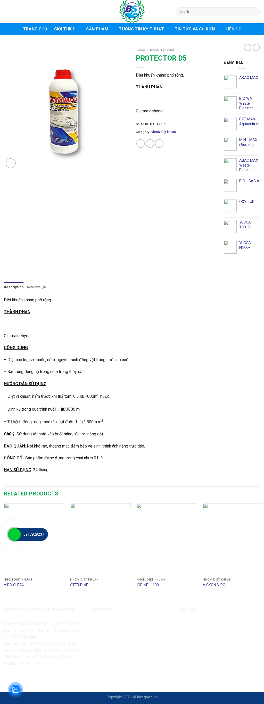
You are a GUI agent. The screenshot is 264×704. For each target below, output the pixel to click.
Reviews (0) (36, 287)
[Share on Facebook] (140, 143)
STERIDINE (79, 585)
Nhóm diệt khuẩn (163, 50)
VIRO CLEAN (14, 585)
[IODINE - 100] (167, 539)
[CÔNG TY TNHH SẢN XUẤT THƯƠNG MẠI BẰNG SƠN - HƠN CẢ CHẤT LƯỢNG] (132, 11)
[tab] (13, 287)
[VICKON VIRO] (233, 539)
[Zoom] (11, 163)
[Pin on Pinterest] (159, 143)
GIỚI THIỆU (65, 29)
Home (140, 50)
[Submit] (255, 11)
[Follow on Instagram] (18, 678)
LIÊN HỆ (233, 29)
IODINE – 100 (148, 585)
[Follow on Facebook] (8, 678)
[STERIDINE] (100, 539)
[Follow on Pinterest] (36, 678)
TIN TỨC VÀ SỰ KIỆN (195, 29)
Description (13, 287)
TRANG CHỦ (35, 29)
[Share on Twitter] (150, 143)
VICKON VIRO (214, 585)
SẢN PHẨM (97, 29)
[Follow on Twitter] (27, 678)
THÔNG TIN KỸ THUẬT (141, 29)
